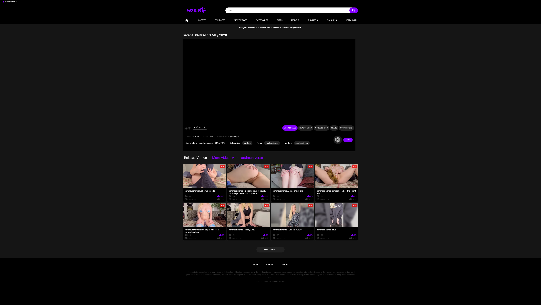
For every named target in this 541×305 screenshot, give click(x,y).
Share (334, 128)
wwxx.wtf (267, 282)
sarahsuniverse (272, 143)
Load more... (270, 250)
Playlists (313, 20)
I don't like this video (189, 128)
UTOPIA (279, 28)
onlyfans (247, 143)
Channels (332, 20)
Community (351, 20)
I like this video (186, 128)
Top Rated (220, 20)
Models (295, 20)
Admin (348, 140)
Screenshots (321, 128)
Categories (262, 20)
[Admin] (337, 140)
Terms (285, 264)
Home (186, 20)
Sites (279, 20)
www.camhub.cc (11, 2)
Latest (202, 20)
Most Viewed (240, 20)
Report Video (306, 128)
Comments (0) (346, 128)
